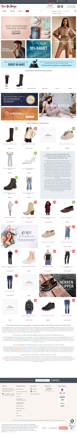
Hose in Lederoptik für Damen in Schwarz (66, 267)
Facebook (34, 391)
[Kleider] (6, 80)
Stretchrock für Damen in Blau (67, 242)
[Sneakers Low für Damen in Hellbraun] (67, 135)
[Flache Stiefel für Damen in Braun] (10, 135)
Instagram (34, 389)
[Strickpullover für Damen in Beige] (29, 135)
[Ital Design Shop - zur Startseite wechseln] (9, 7)
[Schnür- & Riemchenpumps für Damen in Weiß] (29, 159)
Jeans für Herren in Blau (9, 291)
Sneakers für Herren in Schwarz (47, 315)
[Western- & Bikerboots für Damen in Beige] (29, 208)
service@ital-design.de (10, 393)
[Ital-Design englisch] (53, 2)
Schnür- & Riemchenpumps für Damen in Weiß (28, 169)
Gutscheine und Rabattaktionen (19, 403)
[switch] (72, 428)
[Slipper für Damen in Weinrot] (67, 208)
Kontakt (18, 396)
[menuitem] (61, 1)
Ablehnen (44, 428)
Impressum (18, 415)
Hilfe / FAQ (18, 394)
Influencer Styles (56, 11)
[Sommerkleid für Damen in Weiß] (10, 208)
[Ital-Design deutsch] (50, 2)
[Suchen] (75, 11)
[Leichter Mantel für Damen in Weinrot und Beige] (48, 208)
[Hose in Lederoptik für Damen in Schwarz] (67, 257)
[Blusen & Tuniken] (32, 80)
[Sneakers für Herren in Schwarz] (48, 306)
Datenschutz (19, 410)
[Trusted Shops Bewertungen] (58, 6)
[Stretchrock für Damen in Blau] (67, 233)
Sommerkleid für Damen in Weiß (9, 217)
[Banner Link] (38, 63)
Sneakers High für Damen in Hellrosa (28, 266)
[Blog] (50, 6)
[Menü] (74, 419)
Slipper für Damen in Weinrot (67, 217)
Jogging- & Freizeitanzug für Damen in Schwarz (9, 267)
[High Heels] (19, 80)
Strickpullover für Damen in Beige (28, 143)
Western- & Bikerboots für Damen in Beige (28, 218)
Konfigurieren (63, 428)
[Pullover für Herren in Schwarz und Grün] (29, 306)
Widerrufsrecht (19, 406)
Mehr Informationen (11, 431)
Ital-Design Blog (35, 394)
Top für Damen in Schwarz (47, 266)
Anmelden (55, 380)
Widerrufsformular (20, 408)
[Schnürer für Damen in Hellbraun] (48, 233)
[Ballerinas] (45, 80)
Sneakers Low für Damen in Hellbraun (66, 143)
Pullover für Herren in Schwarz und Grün (29, 316)
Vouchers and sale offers (21, 391)
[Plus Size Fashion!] (57, 106)
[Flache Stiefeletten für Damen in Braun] (10, 184)
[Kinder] (70, 80)
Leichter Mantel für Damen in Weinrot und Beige (47, 218)
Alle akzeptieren (53, 428)
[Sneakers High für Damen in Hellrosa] (29, 257)
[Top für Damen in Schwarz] (48, 257)
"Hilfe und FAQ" (5, 391)
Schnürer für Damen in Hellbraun (47, 242)
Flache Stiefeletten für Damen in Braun (9, 193)
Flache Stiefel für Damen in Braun (9, 143)
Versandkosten (35, 420)
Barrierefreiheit (19, 389)
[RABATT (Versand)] (26, 27)
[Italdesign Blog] (50, 389)
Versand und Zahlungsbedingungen (21, 399)
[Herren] (57, 80)
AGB (17, 413)
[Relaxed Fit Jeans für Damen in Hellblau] (10, 159)
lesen (12, 388)
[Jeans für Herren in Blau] (10, 282)
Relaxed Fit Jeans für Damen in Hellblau (9, 169)
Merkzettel (61, 1)
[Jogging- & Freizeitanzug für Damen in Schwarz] (10, 257)
